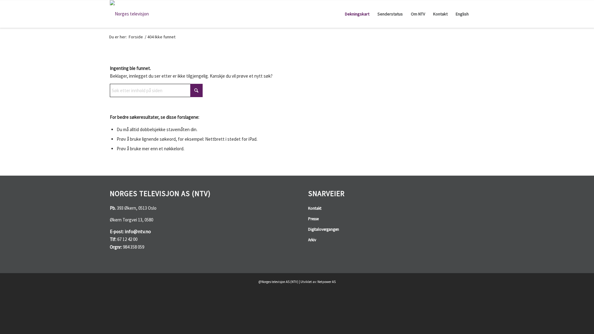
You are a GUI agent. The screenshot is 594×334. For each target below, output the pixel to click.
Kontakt (314, 208)
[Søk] (478, 14)
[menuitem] (357, 14)
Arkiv (312, 239)
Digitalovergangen (323, 229)
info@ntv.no (138, 231)
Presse (313, 218)
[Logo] (129, 14)
